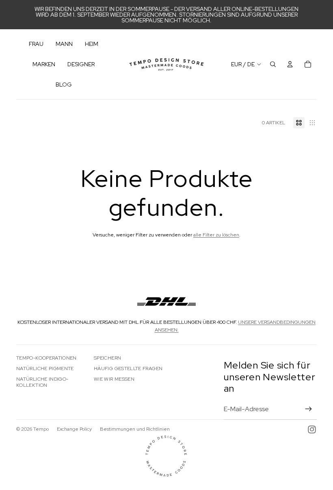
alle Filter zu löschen (216, 235)
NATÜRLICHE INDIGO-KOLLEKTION (42, 382)
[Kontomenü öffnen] (290, 64)
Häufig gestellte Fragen (128, 368)
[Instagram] (312, 429)
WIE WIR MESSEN (114, 379)
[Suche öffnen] (273, 64)
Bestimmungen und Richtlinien (135, 429)
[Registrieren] (309, 409)
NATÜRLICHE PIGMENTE (45, 368)
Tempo (41, 429)
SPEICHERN (107, 358)
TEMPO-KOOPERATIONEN (46, 358)
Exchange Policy (74, 429)
